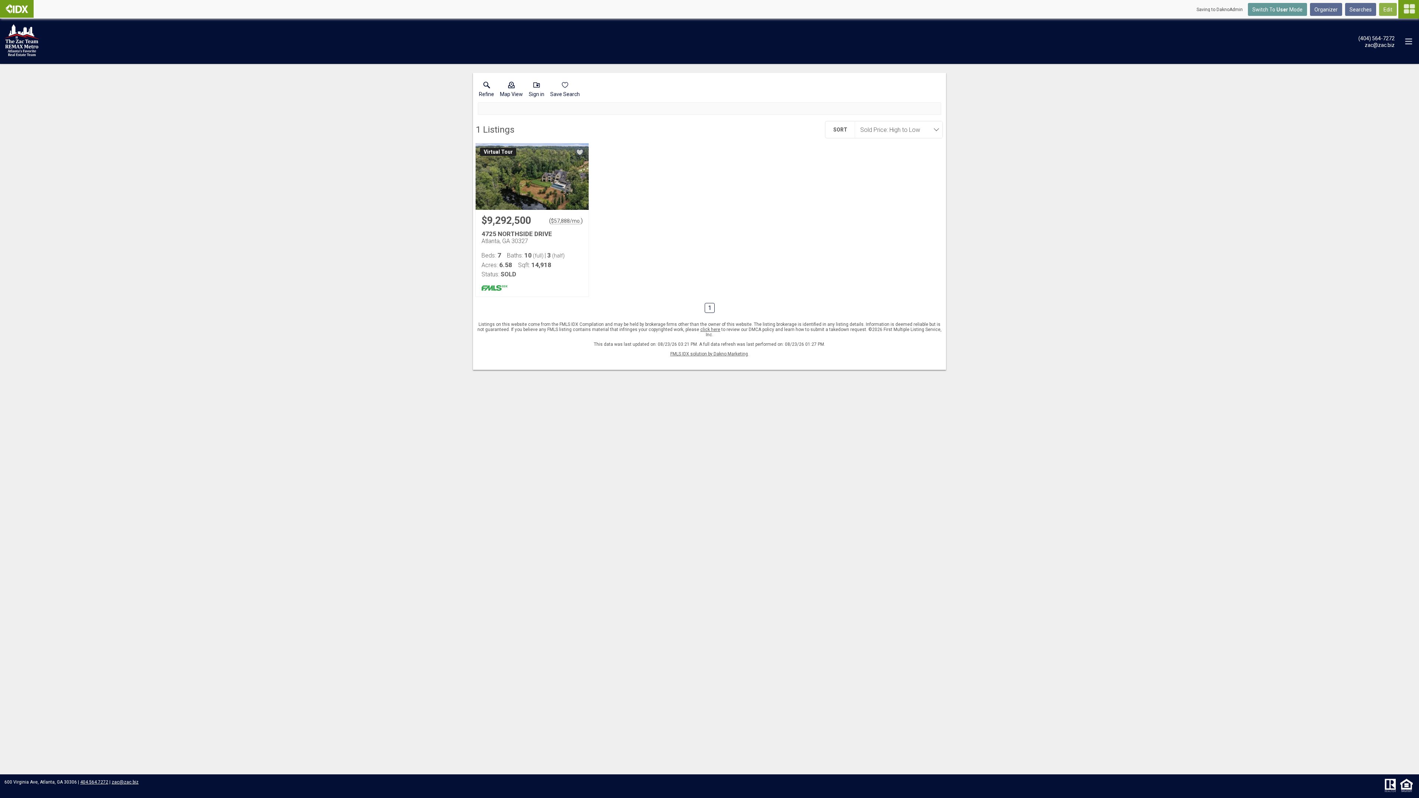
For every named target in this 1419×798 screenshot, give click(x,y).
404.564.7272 (94, 782)
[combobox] (896, 130)
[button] (511, 91)
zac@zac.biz (125, 782)
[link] (486, 91)
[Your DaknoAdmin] (17, 9)
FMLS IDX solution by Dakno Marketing (709, 354)
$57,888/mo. (566, 221)
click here (710, 329)
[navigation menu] (1408, 9)
